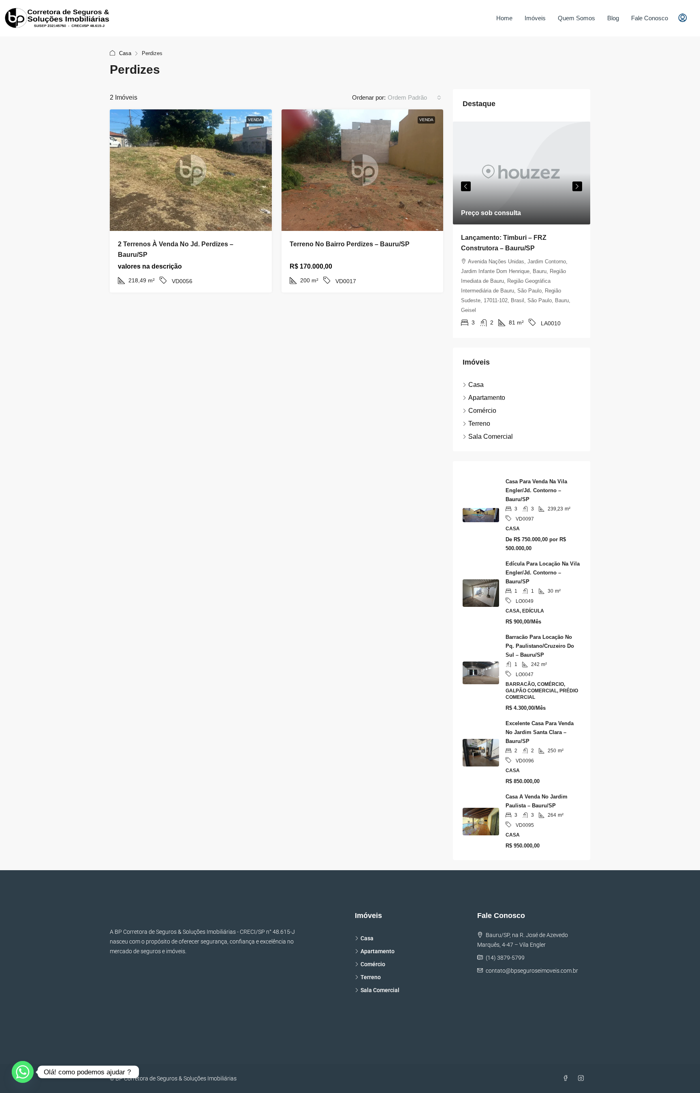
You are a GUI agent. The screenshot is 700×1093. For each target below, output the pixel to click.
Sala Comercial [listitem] (490, 436)
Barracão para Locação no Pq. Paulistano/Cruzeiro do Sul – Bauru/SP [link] (540, 646)
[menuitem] (682, 18)
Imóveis (535, 18)
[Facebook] (567, 1078)
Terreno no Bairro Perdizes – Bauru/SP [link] (350, 244)
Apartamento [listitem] (486, 397)
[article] (521, 230)
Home (504, 18)
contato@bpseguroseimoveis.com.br (532, 970)
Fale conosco (649, 18)
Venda (255, 119)
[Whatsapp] (23, 1072)
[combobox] (414, 97)
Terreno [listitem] (479, 423)
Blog (613, 18)
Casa (125, 53)
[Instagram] (582, 1078)
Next (577, 186)
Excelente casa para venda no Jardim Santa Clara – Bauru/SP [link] (540, 732)
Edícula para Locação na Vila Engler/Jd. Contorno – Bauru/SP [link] (543, 573)
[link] (191, 170)
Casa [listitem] (476, 384)
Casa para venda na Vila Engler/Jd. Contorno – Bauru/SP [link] (536, 490)
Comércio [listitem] (482, 410)
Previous (466, 186)
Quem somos (576, 18)
